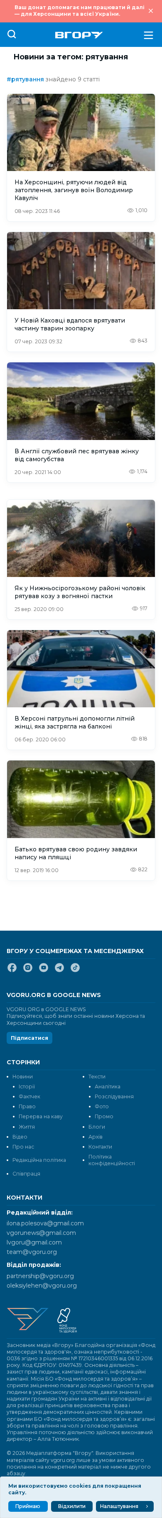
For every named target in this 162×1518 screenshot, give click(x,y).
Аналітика (107, 1086)
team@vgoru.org (32, 1252)
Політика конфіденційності (111, 1160)
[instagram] (27, 971)
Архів (95, 1137)
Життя (27, 1127)
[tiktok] (75, 971)
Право (27, 1106)
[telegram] (59, 971)
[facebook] (12, 971)
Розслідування (114, 1096)
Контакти (100, 1147)
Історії (27, 1086)
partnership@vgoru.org (40, 1276)
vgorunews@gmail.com (41, 1233)
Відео (19, 1137)
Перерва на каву (41, 1116)
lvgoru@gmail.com (34, 1242)
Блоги (96, 1127)
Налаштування (119, 1506)
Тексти (97, 1076)
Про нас (23, 1147)
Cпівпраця (26, 1174)
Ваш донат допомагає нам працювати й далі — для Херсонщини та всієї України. (80, 10)
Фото (102, 1106)
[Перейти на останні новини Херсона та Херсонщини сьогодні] (79, 35)
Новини (22, 1076)
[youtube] (43, 971)
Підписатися (29, 1038)
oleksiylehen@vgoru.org (42, 1285)
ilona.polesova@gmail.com (45, 1223)
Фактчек (29, 1096)
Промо (104, 1116)
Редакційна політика (39, 1160)
